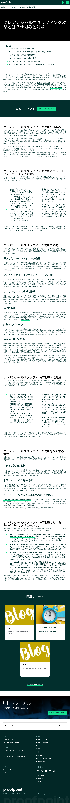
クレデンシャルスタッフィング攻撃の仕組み (22, 48)
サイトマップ (27, 794)
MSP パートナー (7, 753)
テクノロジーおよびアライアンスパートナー (14, 756)
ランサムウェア (44, 297)
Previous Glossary (11, 726)
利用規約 (5, 794)
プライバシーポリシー (15, 794)
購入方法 (38, 745)
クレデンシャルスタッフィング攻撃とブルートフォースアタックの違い (30, 52)
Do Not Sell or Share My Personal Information (44, 794)
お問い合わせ (60, 579)
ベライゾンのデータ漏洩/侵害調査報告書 (38, 84)
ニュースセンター (40, 755)
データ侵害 (43, 130)
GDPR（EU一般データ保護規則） (55, 344)
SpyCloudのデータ (56, 87)
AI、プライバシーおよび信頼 (43, 758)
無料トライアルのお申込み (56, 712)
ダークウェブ (52, 130)
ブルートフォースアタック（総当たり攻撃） (39, 177)
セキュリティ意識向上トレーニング (54, 412)
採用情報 (38, 749)
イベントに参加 (40, 775)
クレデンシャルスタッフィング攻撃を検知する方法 (24, 61)
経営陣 (38, 752)
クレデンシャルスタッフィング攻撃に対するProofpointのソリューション (31, 64)
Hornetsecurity (40, 761)
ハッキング (60, 84)
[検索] (63, 2)
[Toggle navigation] (67, 2)
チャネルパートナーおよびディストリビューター (15, 750)
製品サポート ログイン (9, 770)
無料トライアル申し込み (46, 109)
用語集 (3, 7)
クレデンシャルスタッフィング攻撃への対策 (22, 58)
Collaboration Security (9, 739)
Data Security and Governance (11, 742)
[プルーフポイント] (6, 2)
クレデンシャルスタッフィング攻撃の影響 (22, 55)
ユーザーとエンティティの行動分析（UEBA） (17, 499)
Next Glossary (60, 726)
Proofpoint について (41, 739)
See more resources (35, 684)
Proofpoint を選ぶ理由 (42, 742)
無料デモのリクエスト (41, 781)
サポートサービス (7, 773)
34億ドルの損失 (25, 319)
